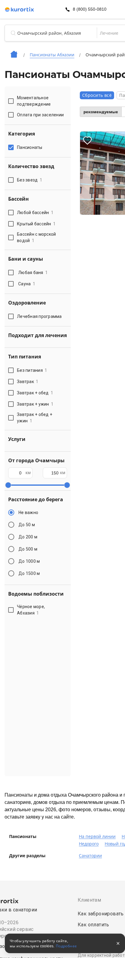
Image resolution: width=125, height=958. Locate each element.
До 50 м (27, 524)
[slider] (8, 485)
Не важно (28, 512)
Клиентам (89, 900)
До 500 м (28, 549)
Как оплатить (93, 925)
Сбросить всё (97, 95)
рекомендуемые (100, 112)
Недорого (89, 843)
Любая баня (33, 272)
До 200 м (28, 536)
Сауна (26, 283)
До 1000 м (29, 561)
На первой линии (97, 836)
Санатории (90, 855)
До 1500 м (29, 573)
